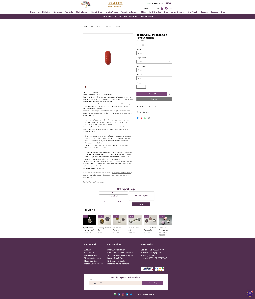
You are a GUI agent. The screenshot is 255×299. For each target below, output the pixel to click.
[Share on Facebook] (138, 118)
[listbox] (170, 3)
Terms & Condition (92, 258)
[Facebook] (119, 294)
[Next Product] (175, 220)
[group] (127, 225)
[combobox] (154, 53)
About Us (88, 250)
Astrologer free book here (121, 173)
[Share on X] (149, 118)
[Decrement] (138, 87)
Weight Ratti (141, 58)
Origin (139, 49)
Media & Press (90, 255)
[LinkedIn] (127, 294)
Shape (139, 74)
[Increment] (144, 87)
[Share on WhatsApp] (145, 118)
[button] (170, 3)
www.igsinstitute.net (105, 95)
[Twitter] (131, 294)
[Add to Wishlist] (170, 94)
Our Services (114, 244)
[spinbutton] (141, 87)
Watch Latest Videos (93, 264)
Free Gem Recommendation (120, 252)
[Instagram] (123, 294)
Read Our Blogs (91, 261)
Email (90, 279)
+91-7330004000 (156, 3)
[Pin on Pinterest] (141, 118)
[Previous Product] (80, 220)
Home (85, 26)
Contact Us (89, 252)
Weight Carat (141, 66)
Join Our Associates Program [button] (120, 255)
